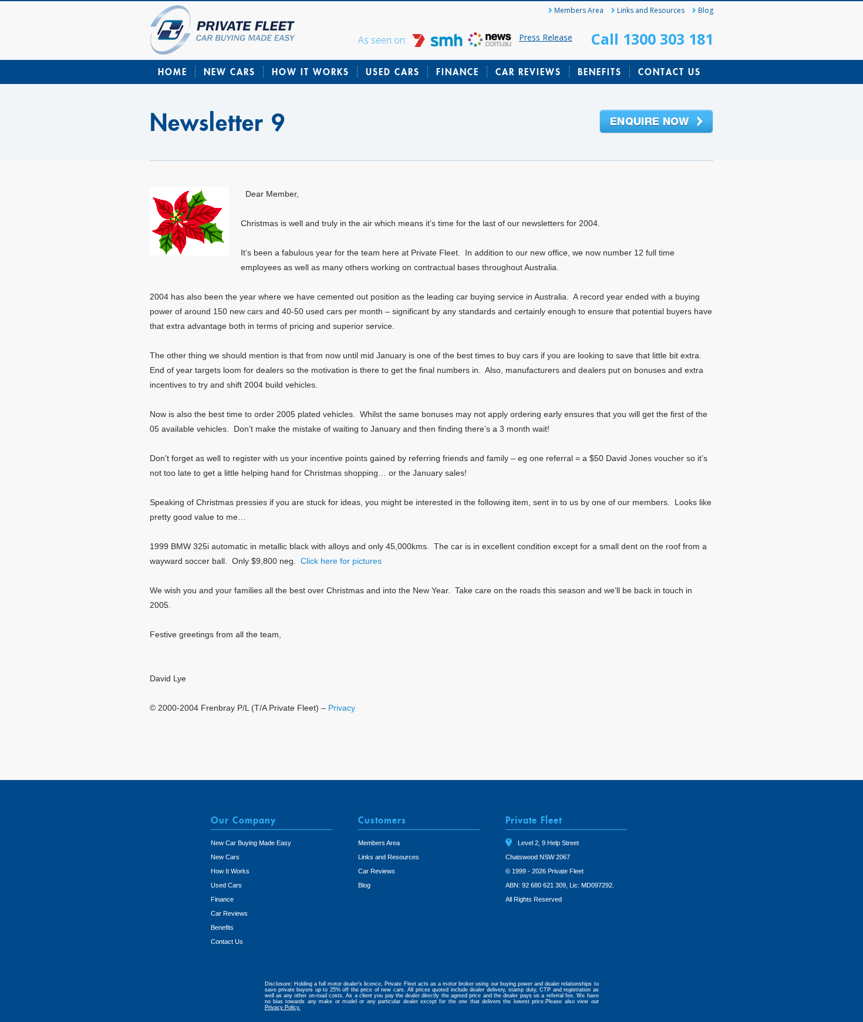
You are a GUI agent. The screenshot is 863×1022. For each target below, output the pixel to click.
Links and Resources (651, 10)
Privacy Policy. (283, 1007)
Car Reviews (528, 72)
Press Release (545, 37)
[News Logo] (489, 44)
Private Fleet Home (223, 30)
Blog (705, 10)
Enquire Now (656, 122)
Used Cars (393, 72)
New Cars (229, 72)
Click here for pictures (341, 561)
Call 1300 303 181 (652, 39)
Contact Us (669, 72)
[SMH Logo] (438, 44)
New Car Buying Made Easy (251, 842)
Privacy (341, 707)
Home (172, 72)
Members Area (579, 10)
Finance (457, 72)
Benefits (600, 72)
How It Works (310, 72)
